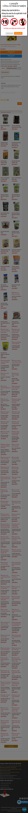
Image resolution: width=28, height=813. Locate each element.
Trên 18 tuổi (18, 33)
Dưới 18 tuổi (9, 33)
